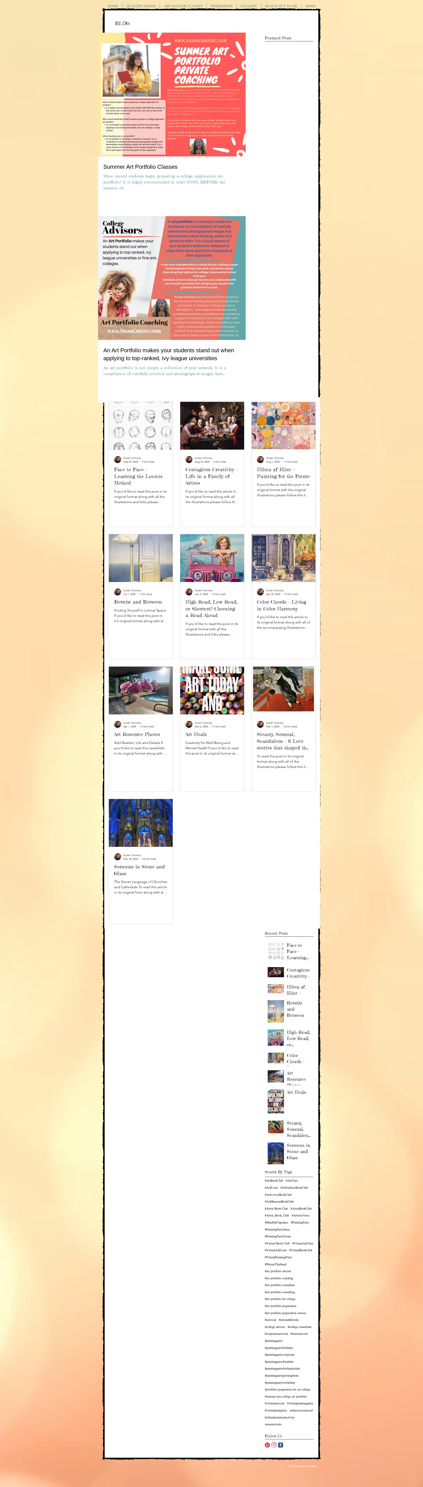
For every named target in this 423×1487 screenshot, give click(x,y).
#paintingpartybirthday (279, 1348)
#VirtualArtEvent (276, 1250)
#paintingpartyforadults (279, 1361)
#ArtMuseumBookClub (279, 1201)
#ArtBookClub (274, 1180)
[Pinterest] (267, 1445)
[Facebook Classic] (280, 1445)
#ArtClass (292, 1180)
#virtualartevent (274, 1403)
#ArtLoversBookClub (278, 1194)
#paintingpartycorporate (280, 1354)
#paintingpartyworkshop (280, 1382)
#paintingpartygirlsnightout (282, 1375)
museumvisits (273, 1424)
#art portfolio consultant (280, 1285)
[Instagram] (273, 1445)
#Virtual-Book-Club (277, 1243)
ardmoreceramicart (301, 1410)
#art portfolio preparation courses (285, 1313)
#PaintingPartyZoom (278, 1236)
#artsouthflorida (289, 1320)
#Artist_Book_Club (277, 1215)
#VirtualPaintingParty (278, 1257)
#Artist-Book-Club (276, 1208)
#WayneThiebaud (275, 1264)
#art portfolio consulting (280, 1292)
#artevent (270, 1320)
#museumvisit (299, 1333)
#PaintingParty (300, 1222)
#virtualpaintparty (276, 1410)
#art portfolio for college (280, 1299)
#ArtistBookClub (301, 1208)
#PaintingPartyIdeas (277, 1229)
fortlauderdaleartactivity (280, 1417)
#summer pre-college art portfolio (286, 1396)
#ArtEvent (271, 1187)
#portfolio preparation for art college (287, 1389)
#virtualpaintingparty (300, 1403)
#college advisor (275, 1327)
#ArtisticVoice (301, 1215)
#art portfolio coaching (279, 1278)
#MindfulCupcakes (276, 1222)
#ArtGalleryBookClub (294, 1187)
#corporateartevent (276, 1333)
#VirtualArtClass (302, 1243)
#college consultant (300, 1327)
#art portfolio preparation (280, 1306)
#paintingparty (274, 1341)
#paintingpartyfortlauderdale (282, 1368)
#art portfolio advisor (278, 1271)
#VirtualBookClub (300, 1250)
